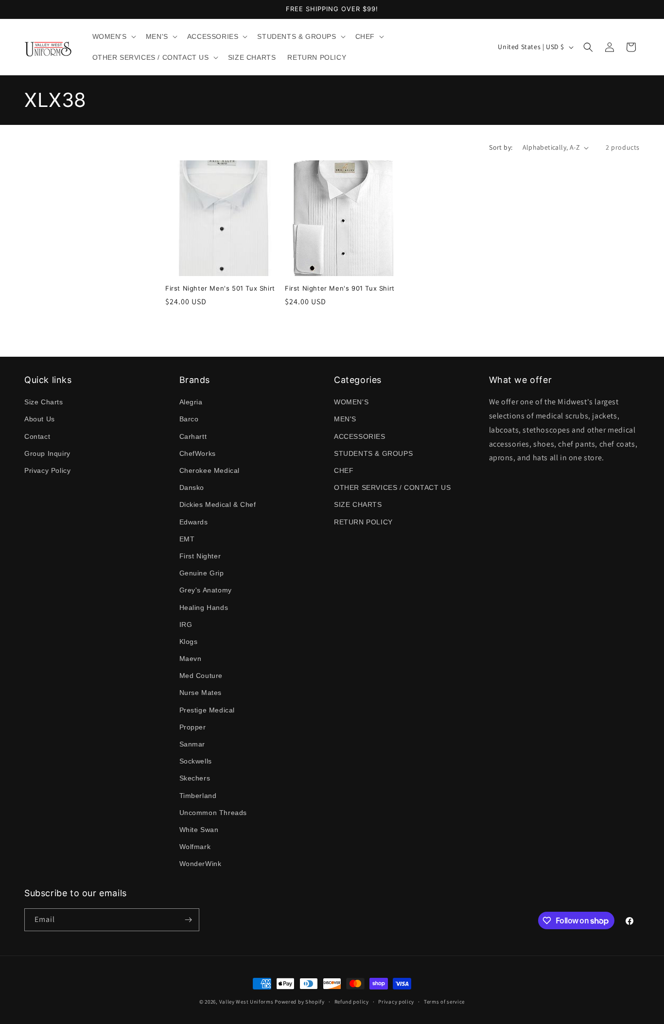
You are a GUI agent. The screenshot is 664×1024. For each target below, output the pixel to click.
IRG (185, 624)
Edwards (193, 522)
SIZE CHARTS (358, 504)
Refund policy (351, 1001)
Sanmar (192, 744)
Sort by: (500, 147)
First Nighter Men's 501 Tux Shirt (220, 288)
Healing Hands (203, 607)
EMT (187, 539)
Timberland (198, 795)
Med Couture (201, 675)
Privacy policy (396, 1001)
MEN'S (345, 419)
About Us (39, 419)
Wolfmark (195, 846)
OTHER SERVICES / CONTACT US (392, 487)
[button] (113, 36)
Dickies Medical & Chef (217, 504)
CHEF (343, 470)
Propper (192, 727)
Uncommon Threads (213, 812)
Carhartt (193, 436)
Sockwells (195, 761)
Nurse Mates (200, 692)
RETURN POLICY (363, 522)
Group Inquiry (47, 453)
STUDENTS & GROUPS (373, 453)
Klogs (188, 641)
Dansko (192, 487)
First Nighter (200, 556)
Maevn (190, 658)
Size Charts (43, 402)
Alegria (191, 402)
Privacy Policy (47, 470)
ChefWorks (197, 453)
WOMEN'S (351, 402)
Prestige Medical (207, 710)
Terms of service (444, 1001)
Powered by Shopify (300, 1001)
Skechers (194, 778)
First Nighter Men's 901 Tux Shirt (340, 288)
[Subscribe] (188, 919)
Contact (37, 436)
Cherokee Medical (209, 470)
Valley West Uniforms (246, 1001)
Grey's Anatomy (205, 590)
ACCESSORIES (359, 436)
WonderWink (200, 864)
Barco (189, 419)
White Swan (199, 829)
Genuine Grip (201, 573)
